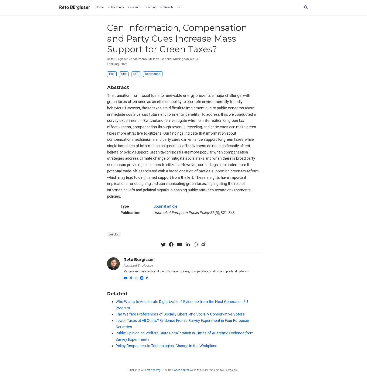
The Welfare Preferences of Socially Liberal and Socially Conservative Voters (180, 314)
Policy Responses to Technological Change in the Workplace (166, 346)
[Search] (306, 7)
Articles (114, 234)
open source (181, 370)
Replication (152, 74)
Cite (124, 74)
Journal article (165, 206)
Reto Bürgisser (74, 7)
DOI (135, 74)
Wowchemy (154, 370)
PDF (111, 74)
